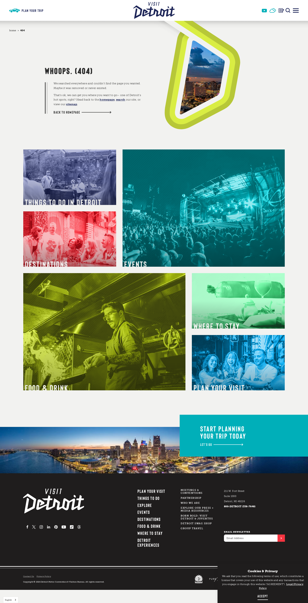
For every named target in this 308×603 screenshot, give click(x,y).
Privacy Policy (44, 576)
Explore (144, 505)
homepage (107, 99)
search (120, 99)
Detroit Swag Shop (196, 523)
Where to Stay (150, 533)
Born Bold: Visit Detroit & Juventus (197, 517)
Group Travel (192, 528)
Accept (262, 596)
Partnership (191, 498)
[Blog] (281, 10)
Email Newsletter (237, 532)
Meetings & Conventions (192, 491)
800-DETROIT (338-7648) (240, 506)
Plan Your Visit (151, 491)
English (8, 600)
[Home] (154, 10)
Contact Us (28, 576)
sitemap (71, 104)
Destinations (149, 519)
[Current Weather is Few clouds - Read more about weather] (273, 10)
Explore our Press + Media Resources (197, 509)
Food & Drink (149, 526)
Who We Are (190, 502)
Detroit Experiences (148, 542)
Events (143, 512)
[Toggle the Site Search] (288, 10)
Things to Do (148, 498)
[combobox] (10, 600)
